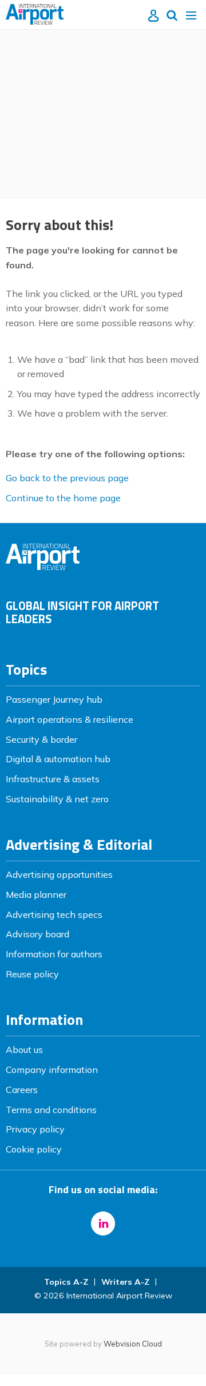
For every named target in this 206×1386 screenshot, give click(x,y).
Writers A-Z (125, 1282)
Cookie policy (34, 1149)
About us (24, 1049)
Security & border (41, 739)
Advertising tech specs (54, 914)
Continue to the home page (63, 498)
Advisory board (37, 934)
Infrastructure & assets (53, 779)
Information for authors (54, 954)
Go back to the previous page (67, 478)
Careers (22, 1089)
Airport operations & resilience (69, 719)
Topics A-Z (66, 1282)
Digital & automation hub (58, 759)
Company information (52, 1069)
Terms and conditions (51, 1109)
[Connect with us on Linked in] (103, 1223)
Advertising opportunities (59, 874)
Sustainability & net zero (57, 799)
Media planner (36, 894)
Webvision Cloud (133, 1343)
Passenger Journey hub (54, 699)
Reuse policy (32, 974)
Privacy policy (35, 1129)
